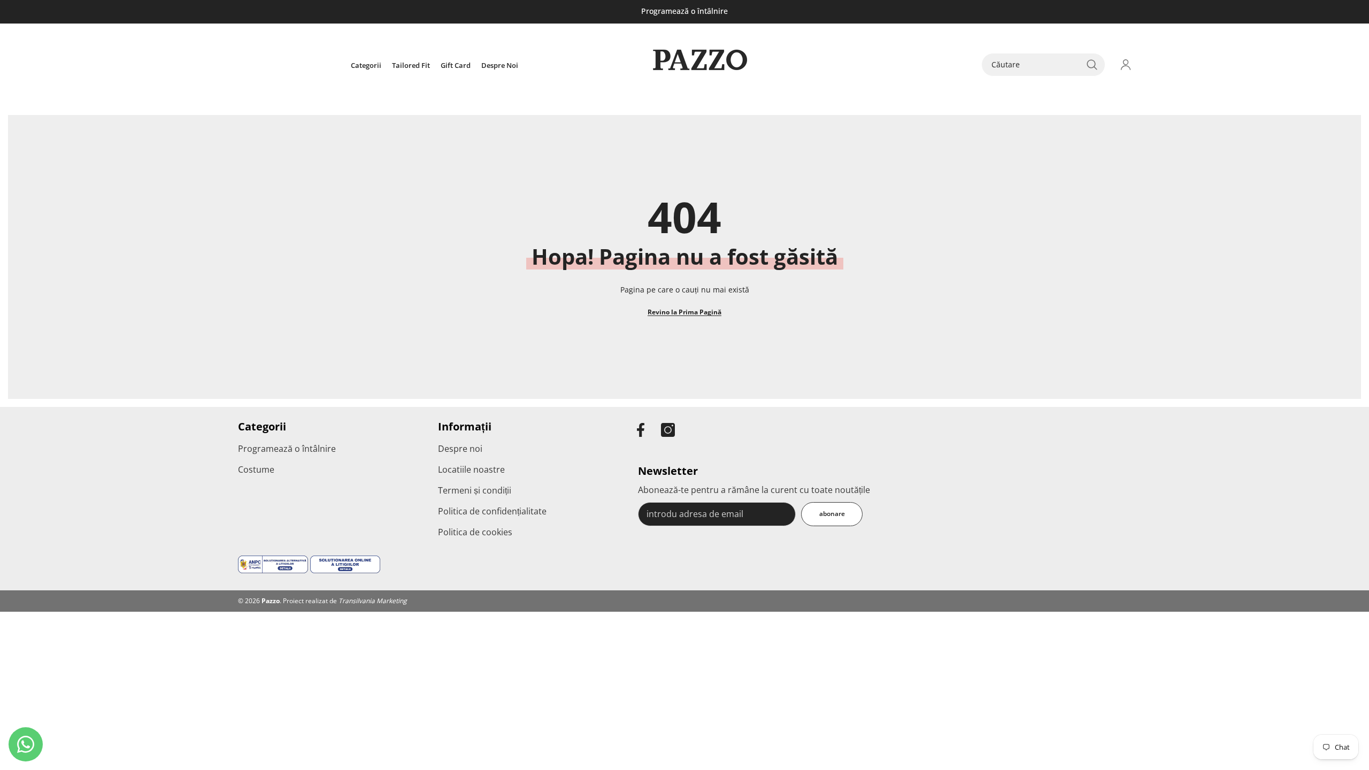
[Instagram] (668, 430)
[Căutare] (1043, 64)
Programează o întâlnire (684, 11)
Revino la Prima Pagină (684, 312)
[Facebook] (640, 430)
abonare (832, 513)
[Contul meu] (1125, 64)
